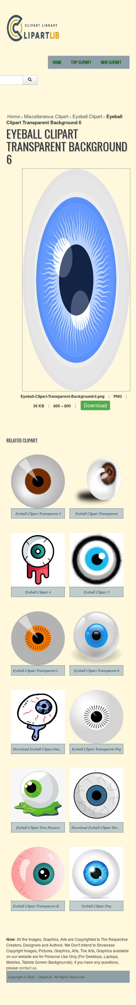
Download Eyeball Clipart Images (38, 748)
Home (57, 62)
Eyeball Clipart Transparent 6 (96, 670)
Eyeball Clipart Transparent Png (96, 748)
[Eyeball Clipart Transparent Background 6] (76, 279)
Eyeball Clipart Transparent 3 (38, 513)
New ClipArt (111, 62)
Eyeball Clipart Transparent (96, 513)
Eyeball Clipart (87, 116)
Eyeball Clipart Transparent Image (39, 670)
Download (95, 405)
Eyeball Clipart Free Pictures (38, 827)
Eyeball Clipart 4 (38, 591)
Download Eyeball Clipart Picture (97, 827)
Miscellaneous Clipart (46, 116)
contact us (27, 967)
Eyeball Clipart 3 (96, 591)
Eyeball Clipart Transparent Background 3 (45, 905)
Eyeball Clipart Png (96, 905)
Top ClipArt (81, 62)
